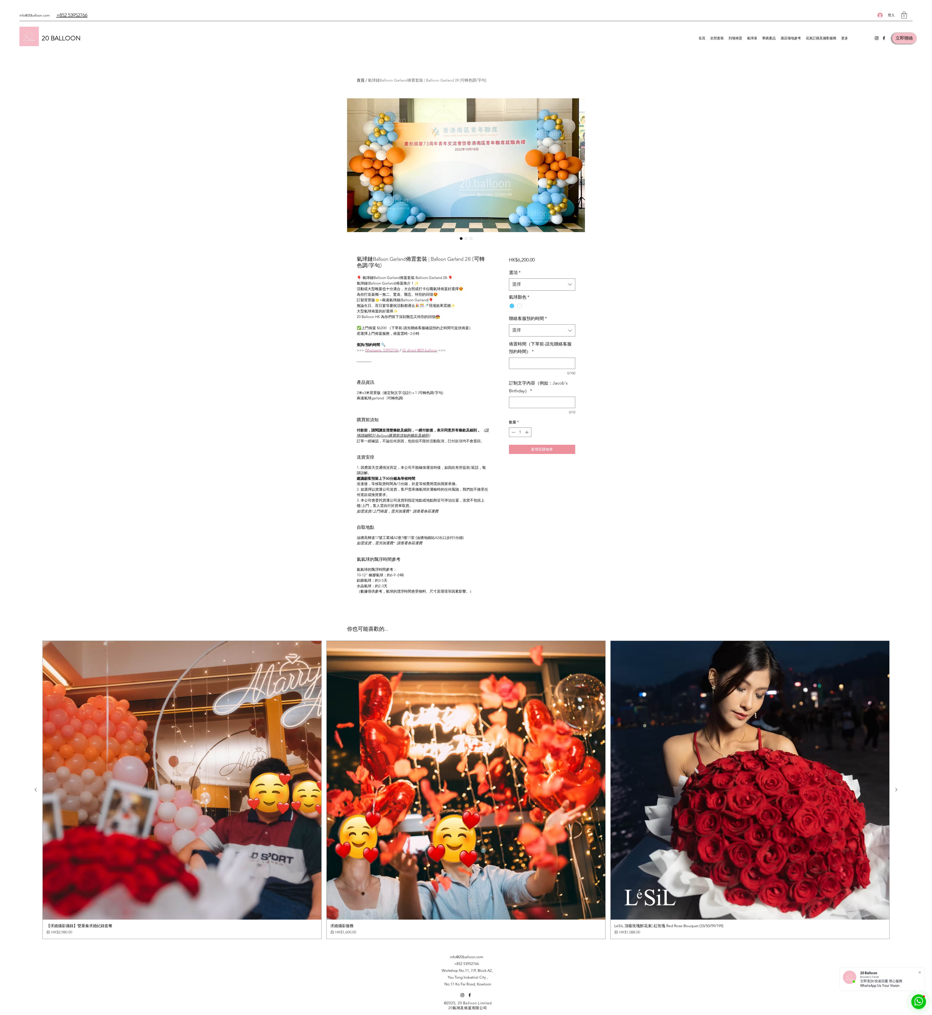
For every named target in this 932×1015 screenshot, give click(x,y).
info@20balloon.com (34, 15)
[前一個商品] (36, 790)
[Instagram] (876, 38)
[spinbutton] (520, 432)
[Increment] (527, 432)
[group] (466, 790)
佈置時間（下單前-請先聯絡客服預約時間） (540, 347)
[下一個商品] (896, 790)
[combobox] (542, 284)
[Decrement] (513, 432)
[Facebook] (884, 38)
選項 (515, 272)
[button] (904, 15)
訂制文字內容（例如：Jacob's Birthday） (538, 387)
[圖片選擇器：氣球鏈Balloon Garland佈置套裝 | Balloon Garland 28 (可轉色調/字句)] (461, 238)
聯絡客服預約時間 (528, 318)
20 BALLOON (61, 38)
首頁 (361, 80)
